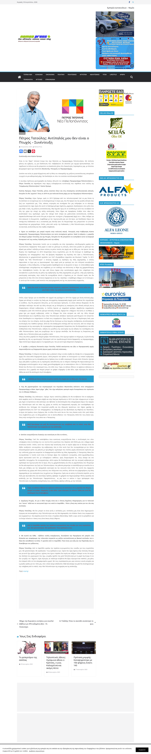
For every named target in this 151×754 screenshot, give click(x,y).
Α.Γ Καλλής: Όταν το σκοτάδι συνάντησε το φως (76, 622)
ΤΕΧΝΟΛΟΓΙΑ (28, 79)
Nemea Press (38, 147)
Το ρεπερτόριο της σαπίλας (28, 658)
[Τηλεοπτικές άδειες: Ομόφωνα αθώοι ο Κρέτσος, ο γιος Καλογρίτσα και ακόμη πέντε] (56, 642)
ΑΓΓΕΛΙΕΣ (39, 79)
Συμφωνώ (142, 750)
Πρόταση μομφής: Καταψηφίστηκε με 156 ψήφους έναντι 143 (83, 661)
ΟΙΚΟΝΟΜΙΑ (50, 74)
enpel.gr (25, 571)
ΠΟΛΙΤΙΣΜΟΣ (72, 74)
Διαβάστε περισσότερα (36, 751)
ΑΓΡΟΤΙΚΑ (83, 74)
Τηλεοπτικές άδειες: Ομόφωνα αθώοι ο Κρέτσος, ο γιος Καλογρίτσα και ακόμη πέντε (56, 662)
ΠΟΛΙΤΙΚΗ (61, 74)
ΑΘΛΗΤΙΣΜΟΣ (94, 74)
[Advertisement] (56, 594)
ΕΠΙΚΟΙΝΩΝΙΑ (50, 79)
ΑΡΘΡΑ (122, 74)
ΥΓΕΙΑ (105, 74)
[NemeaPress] (19, 77)
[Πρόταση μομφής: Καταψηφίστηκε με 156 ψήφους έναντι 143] (84, 642)
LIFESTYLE (113, 74)
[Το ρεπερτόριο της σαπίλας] (29, 642)
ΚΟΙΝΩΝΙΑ (39, 74)
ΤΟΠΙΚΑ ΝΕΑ (28, 74)
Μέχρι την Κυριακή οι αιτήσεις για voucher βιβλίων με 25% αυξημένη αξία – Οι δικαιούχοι (36, 624)
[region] (75, 749)
